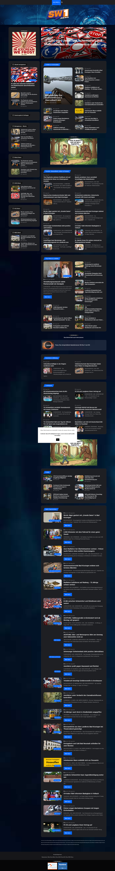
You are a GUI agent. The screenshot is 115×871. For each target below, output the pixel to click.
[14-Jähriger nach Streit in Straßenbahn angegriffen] (47, 111)
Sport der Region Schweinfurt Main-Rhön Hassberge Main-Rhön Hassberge (78, 842)
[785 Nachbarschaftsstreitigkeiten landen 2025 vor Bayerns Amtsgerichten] (79, 307)
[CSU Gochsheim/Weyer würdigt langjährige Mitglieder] (47, 478)
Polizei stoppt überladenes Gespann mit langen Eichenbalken (61, 120)
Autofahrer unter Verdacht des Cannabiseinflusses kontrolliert (29, 171)
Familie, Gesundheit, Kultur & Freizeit (57, 171)
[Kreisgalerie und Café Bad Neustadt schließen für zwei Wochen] (47, 326)
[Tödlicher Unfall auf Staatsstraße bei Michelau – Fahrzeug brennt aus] (47, 128)
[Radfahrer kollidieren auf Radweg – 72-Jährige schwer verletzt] (79, 87)
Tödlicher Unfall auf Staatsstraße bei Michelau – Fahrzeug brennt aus (28, 145)
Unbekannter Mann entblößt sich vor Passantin (81, 760)
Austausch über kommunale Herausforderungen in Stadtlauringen (61, 487)
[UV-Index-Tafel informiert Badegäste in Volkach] (79, 233)
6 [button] (51, 51)
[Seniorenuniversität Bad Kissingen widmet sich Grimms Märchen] (79, 218)
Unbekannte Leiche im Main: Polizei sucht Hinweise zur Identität (28, 131)
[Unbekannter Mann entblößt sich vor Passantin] (79, 111)
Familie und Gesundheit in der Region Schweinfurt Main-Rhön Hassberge (73, 840)
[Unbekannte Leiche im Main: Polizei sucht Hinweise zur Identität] (15, 132)
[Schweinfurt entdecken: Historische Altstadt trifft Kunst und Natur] (79, 202)
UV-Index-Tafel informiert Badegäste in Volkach (81, 793)
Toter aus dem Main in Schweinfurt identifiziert (27, 137)
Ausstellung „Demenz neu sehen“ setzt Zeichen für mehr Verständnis (29, 245)
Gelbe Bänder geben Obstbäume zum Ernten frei (28, 187)
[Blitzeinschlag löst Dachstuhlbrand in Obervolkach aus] (57, 86)
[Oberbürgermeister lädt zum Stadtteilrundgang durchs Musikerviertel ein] (79, 487)
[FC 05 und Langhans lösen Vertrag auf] (79, 396)
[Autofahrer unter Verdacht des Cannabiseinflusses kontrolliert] (79, 103)
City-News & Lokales (51, 258)
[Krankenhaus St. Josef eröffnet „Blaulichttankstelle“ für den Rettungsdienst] (47, 318)
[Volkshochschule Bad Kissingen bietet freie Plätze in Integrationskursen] (79, 371)
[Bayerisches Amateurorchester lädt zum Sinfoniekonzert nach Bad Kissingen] (47, 202)
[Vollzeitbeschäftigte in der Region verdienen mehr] (47, 371)
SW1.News (56, 2)
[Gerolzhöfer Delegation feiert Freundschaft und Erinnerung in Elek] (79, 274)
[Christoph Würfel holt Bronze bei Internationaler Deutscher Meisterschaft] (79, 414)
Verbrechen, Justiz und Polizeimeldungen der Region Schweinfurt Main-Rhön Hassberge (52, 840)
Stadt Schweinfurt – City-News (64, 842)
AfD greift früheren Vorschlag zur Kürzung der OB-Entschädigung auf (93, 496)
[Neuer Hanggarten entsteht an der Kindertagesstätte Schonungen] (79, 298)
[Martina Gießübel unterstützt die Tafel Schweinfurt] (79, 283)
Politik (47, 472)
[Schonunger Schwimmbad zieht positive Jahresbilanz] (47, 233)
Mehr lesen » (48, 297)
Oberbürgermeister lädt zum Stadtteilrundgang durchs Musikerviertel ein (93, 487)
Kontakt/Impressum (57, 854)
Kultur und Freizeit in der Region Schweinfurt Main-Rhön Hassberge (92, 840)
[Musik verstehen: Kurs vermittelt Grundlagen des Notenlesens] (79, 184)
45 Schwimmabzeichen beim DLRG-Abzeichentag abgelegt (29, 219)
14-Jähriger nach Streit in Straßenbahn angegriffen (82, 712)
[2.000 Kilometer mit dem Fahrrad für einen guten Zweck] (47, 307)
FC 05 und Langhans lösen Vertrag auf (88, 391)
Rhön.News (50, 857)
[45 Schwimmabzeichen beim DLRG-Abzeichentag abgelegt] (47, 398)
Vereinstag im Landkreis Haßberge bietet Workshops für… (93, 266)
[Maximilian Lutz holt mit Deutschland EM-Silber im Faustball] (79, 429)
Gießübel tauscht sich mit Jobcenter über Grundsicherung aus (92, 477)
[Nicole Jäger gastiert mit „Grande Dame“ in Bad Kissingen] (47, 218)
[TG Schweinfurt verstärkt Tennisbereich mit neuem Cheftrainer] (47, 414)
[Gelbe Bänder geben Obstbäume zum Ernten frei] (79, 326)
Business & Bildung (51, 358)
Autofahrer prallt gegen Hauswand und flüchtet (81, 666)
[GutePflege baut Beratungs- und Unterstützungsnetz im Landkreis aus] (47, 247)
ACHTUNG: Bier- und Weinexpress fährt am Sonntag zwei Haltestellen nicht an (28, 195)
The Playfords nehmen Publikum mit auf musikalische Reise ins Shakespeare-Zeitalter (56, 179)
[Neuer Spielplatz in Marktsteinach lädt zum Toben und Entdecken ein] (79, 318)
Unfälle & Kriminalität (52, 64)
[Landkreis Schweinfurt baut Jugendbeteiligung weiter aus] (79, 290)
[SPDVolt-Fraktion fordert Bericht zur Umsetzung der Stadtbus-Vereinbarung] (47, 496)
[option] (73, 43)
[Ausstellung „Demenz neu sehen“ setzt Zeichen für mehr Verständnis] (15, 245)
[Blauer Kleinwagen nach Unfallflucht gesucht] (79, 128)
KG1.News (66, 857)
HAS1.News (60, 857)
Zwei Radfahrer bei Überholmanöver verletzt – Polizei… (92, 79)
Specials (59, 842)
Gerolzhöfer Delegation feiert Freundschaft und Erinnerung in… (93, 275)
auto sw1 (48, 102)
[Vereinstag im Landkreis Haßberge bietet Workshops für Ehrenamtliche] (79, 264)
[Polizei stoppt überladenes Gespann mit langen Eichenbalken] (47, 119)
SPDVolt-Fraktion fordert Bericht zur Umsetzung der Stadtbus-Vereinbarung (61, 496)
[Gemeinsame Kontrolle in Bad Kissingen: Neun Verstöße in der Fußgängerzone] (79, 70)
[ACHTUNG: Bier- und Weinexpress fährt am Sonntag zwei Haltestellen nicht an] (15, 196)
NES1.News (70, 857)
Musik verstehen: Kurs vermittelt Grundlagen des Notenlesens (28, 213)
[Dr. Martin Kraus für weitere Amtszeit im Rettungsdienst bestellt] (79, 247)
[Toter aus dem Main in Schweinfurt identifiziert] (79, 119)
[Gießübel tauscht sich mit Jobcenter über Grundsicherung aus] (79, 478)
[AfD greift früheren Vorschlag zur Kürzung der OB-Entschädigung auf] (79, 496)
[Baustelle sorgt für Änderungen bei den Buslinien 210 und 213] (15, 95)
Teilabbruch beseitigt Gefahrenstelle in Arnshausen (83, 681)
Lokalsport (48, 385)
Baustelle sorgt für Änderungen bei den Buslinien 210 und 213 (29, 94)
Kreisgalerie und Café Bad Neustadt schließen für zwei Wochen (28, 237)
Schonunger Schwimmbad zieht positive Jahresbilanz (84, 651)
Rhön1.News (55, 857)
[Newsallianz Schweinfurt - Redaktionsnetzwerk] (57, 15)
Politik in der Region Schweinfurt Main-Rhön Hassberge (54, 844)
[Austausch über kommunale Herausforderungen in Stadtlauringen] (47, 487)
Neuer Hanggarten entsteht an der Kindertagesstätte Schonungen (94, 299)
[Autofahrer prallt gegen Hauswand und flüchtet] (79, 95)
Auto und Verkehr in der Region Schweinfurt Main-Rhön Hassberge (70, 844)
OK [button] (57, 439)
